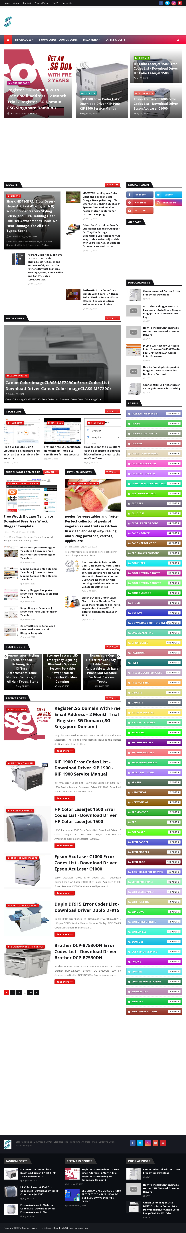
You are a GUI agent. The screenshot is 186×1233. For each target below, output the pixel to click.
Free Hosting (151, 682)
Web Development (151, 891)
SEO (151, 822)
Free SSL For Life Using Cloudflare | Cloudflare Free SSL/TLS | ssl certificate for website (22, 452)
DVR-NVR (151, 613)
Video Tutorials (151, 882)
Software (151, 832)
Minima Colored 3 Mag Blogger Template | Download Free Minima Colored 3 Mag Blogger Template (38, 574)
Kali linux (151, 732)
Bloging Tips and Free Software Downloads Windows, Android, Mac (55, 1228)
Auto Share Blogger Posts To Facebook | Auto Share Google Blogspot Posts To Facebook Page (162, 312)
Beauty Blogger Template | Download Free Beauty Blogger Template (39, 594)
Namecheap (151, 792)
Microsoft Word (151, 772)
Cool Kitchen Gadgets (151, 583)
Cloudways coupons (151, 553)
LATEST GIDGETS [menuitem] (116, 39)
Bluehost (151, 513)
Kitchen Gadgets (151, 752)
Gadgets (151, 702)
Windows (151, 911)
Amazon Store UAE (151, 463)
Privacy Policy (41, 3)
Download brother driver (151, 622)
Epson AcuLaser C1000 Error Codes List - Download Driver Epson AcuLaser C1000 (156, 104)
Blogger (151, 503)
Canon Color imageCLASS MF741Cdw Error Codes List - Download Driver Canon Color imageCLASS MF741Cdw (60, 385)
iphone (151, 961)
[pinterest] (180, 3)
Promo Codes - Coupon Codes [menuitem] (58, 39)
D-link (151, 603)
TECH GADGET (151, 842)
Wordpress (151, 931)
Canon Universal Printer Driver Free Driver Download (161, 292)
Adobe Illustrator (151, 433)
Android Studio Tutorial (151, 483)
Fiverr (151, 662)
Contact (27, 3)
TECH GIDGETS (151, 852)
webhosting (151, 991)
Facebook (151, 652)
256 (30, 992)
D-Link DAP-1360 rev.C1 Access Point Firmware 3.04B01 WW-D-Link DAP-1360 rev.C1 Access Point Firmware (161, 351)
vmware (151, 971)
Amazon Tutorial (151, 473)
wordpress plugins (151, 1011)
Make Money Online (151, 762)
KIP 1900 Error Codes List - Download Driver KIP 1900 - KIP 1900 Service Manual (101, 104)
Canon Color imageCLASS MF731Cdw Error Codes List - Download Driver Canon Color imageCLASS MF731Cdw (161, 1208)
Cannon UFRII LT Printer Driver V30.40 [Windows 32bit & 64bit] (161, 386)
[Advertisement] (93, 151)
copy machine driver (151, 951)
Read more (62, 750)
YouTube (151, 941)
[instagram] (173, 3)
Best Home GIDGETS (151, 493)
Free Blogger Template (151, 672)
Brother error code (151, 523)
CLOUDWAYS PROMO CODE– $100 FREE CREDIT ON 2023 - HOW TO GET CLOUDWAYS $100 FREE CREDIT (101, 1196)
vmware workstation (151, 981)
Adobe (151, 423)
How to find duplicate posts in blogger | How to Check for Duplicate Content (161, 370)
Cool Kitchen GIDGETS (151, 573)
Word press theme (151, 921)
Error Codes (151, 642)
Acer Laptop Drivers (151, 413)
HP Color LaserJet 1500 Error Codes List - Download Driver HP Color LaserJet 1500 (156, 68)
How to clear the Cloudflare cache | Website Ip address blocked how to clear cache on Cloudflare (102, 452)
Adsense (151, 443)
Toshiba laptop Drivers (151, 872)
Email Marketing (151, 632)
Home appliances (151, 712)
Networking (151, 802)
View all (111, 184)
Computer (151, 563)
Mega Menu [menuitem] (90, 39)
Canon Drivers (151, 533)
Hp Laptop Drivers (151, 722)
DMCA (55, 3)
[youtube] (139, 210)
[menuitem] (8, 39)
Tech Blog (151, 862)
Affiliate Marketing (151, 453)
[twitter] (167, 3)
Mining (151, 782)
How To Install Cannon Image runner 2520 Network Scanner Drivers (161, 331)
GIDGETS (151, 692)
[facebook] (161, 3)
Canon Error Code (151, 543)
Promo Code (151, 812)
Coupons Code (151, 593)
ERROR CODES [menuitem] (23, 39)
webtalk (151, 1001)
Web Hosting (151, 901)
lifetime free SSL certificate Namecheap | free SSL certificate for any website (62, 450)
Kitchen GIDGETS (151, 742)
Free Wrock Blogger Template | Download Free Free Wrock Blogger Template (30, 521)
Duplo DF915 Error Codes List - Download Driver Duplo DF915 (86, 907)
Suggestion (67, 3)
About (16, 3)
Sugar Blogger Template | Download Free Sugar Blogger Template (38, 611)
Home (7, 3)
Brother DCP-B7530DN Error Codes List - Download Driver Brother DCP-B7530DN (85, 951)
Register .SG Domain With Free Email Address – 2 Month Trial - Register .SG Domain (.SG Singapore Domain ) (36, 98)
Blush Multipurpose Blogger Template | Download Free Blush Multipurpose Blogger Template (37, 553)
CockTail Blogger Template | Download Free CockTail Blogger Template (37, 629)
